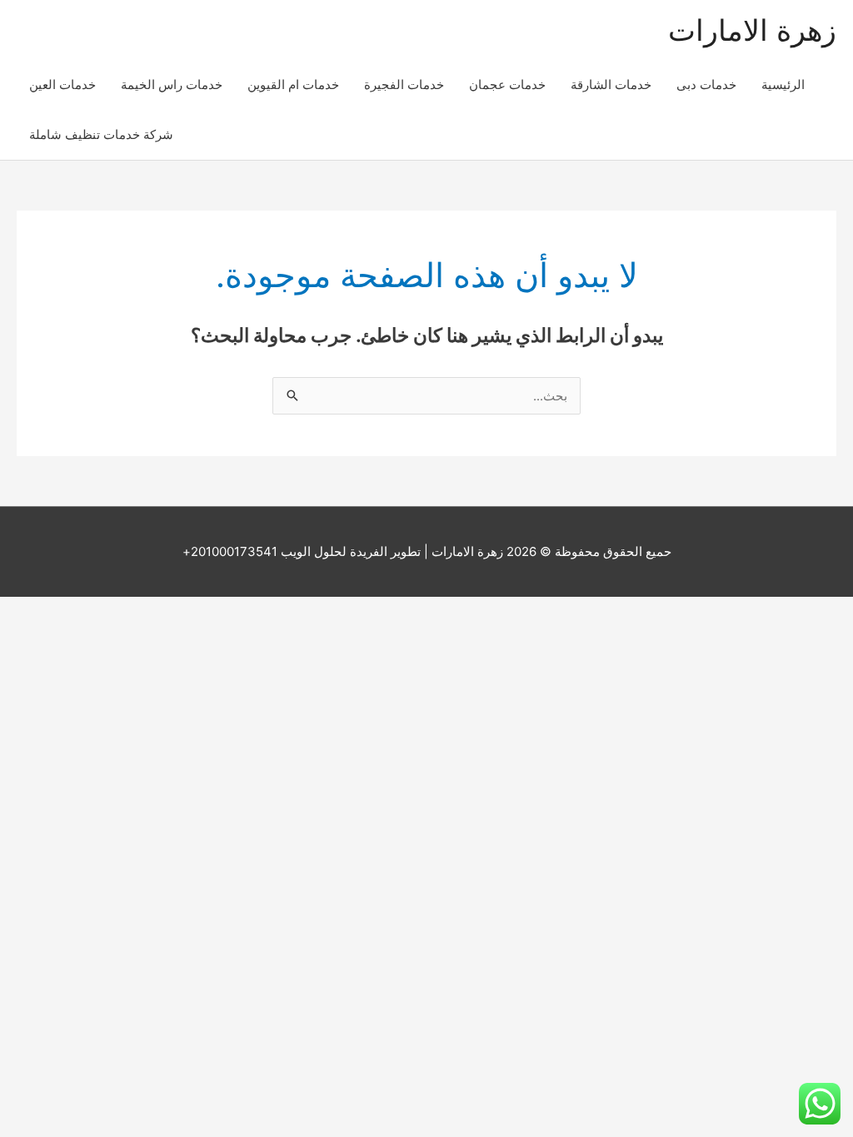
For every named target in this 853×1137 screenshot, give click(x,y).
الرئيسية (783, 84)
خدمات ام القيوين (293, 84)
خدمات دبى (706, 84)
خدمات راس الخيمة (171, 84)
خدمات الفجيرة (404, 84)
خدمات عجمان (507, 84)
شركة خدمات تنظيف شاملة (101, 134)
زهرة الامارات (752, 29)
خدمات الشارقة (611, 84)
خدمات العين (62, 84)
